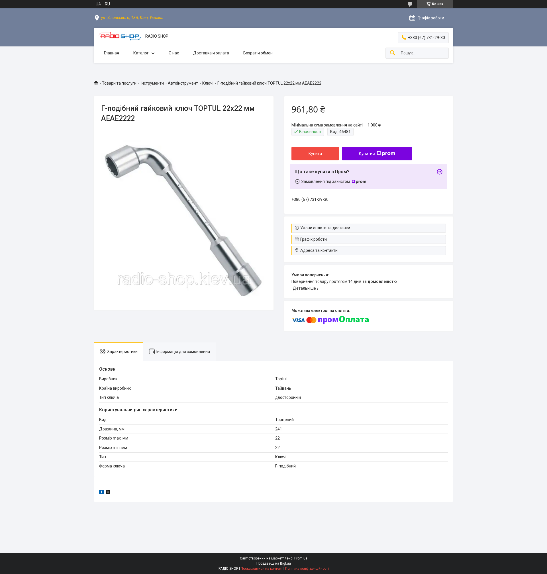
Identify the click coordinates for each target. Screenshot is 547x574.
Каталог (141, 53)
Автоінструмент (183, 83)
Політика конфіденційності (307, 569)
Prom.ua (300, 558)
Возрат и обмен (258, 53)
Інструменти (152, 83)
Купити (315, 153)
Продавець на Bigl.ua (273, 563)
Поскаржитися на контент (262, 569)
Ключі (207, 83)
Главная (111, 53)
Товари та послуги (119, 83)
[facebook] (101, 493)
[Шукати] (393, 53)
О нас (174, 53)
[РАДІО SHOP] (119, 36)
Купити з (367, 153)
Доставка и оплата (211, 53)
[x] (108, 493)
